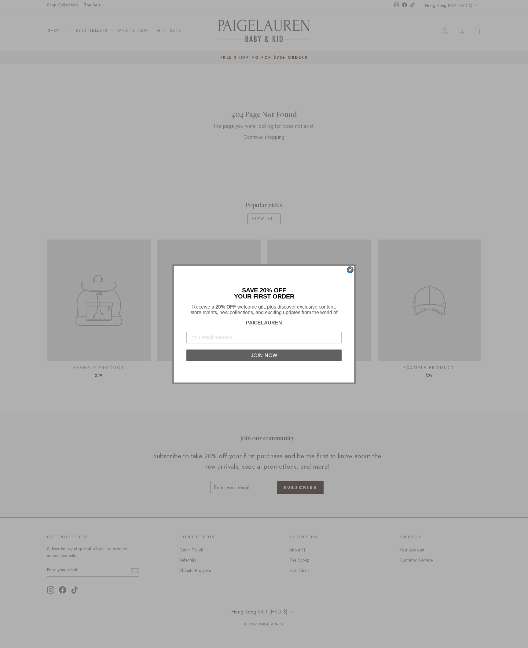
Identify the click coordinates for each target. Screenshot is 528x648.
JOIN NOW (264, 355)
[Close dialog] (350, 270)
